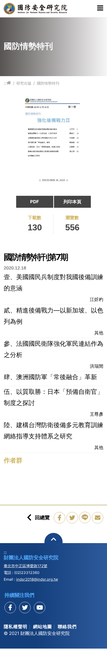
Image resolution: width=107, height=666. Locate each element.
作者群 (13, 460)
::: (5, 83)
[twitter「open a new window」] (72, 517)
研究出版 (23, 83)
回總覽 (42, 517)
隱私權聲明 (15, 626)
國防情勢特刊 (48, 83)
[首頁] (9, 83)
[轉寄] (97, 517)
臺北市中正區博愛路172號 (25, 566)
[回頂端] (54, 542)
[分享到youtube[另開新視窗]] (39, 607)
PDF (34, 201)
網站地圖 (42, 626)
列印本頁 (72, 201)
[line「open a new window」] (85, 517)
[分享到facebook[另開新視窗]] (10, 607)
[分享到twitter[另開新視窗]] (25, 607)
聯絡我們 (67, 626)
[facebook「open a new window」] (59, 517)
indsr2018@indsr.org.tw (37, 579)
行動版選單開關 (100, 8)
